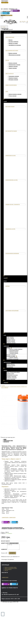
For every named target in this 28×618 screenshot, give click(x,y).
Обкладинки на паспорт (14, 54)
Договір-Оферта (8, 569)
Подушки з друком (13, 79)
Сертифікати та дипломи (15, 45)
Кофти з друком (10, 338)
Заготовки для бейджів (12, 310)
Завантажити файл (14, 543)
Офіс (7, 91)
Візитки (10, 40)
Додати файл (5, 543)
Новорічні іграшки (13, 78)
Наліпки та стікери (13, 43)
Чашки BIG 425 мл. (10, 229)
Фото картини (10, 366)
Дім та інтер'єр (10, 73)
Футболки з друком (11, 342)
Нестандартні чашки (11, 131)
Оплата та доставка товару (10, 567)
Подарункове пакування (12, 253)
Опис (4, 439)
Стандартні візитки (13, 353)
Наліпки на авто (10, 373)
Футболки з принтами (12, 377)
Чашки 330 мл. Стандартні (13, 204)
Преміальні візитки (13, 351)
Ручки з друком (12, 95)
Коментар (4, 549)
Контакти (6, 441)
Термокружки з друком (14, 64)
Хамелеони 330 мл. (11, 155)
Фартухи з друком (11, 341)
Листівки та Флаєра (13, 41)
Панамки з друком (11, 339)
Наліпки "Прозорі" (13, 357)
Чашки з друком (13, 68)
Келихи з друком (13, 63)
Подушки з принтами (11, 376)
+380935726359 (5, 517)
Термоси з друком (13, 66)
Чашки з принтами (11, 379)
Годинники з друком (14, 76)
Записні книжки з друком (15, 94)
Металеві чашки (10, 106)
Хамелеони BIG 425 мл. (12, 180)
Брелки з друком (13, 53)
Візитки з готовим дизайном (15, 349)
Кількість (3, 553)
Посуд (7, 60)
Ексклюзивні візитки (14, 350)
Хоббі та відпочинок (11, 85)
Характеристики (8, 440)
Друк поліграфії (10, 37)
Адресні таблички (11, 364)
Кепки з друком (10, 337)
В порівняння (11, 559)
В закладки (4, 559)
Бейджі (8, 286)
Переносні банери (11, 365)
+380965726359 (12, 517)
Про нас (6, 570)
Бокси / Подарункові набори (13, 372)
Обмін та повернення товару (11, 568)
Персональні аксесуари (12, 50)
